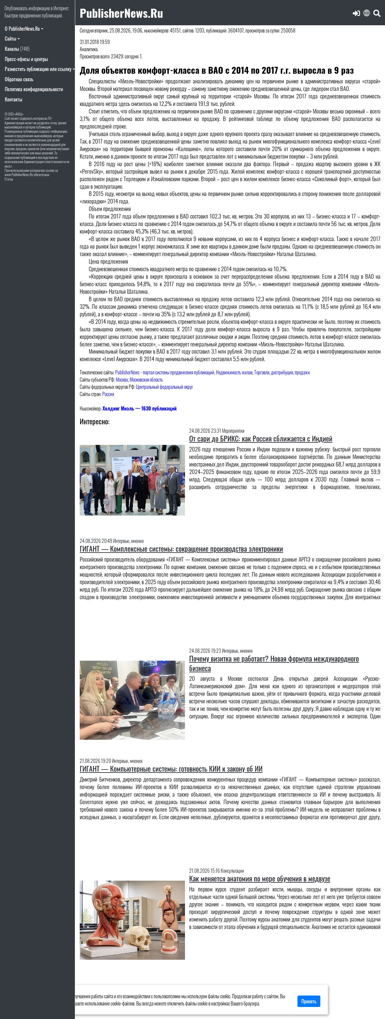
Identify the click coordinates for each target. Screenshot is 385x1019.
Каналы (17, 48)
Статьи (9, 178)
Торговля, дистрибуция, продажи (282, 372)
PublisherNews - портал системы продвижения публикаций (164, 372)
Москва (122, 379)
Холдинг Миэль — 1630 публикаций (140, 408)
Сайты (10, 38)
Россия (108, 394)
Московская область (146, 379)
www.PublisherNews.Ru (19, 174)
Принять (308, 1001)
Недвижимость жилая (234, 372)
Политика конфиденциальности (34, 89)
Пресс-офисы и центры (26, 59)
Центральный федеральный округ (164, 386)
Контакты (13, 99)
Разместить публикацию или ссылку (38, 69)
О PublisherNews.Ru (22, 28)
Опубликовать (16, 8)
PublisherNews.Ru (121, 12)
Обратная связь (19, 79)
